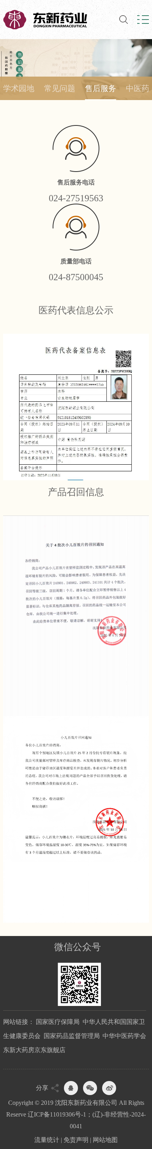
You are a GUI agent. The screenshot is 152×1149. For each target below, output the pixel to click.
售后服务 (100, 88)
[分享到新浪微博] (109, 1088)
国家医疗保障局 (58, 1021)
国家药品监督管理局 (72, 1036)
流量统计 (46, 1139)
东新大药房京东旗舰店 (34, 1050)
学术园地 (18, 88)
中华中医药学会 (124, 1036)
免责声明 (76, 1139)
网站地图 (105, 1139)
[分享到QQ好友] (71, 1088)
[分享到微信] (90, 1088)
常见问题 (59, 88)
